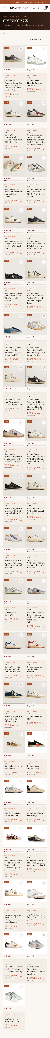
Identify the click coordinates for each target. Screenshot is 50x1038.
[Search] (39, 8)
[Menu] (4, 8)
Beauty (19, 8)
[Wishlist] (21, 49)
